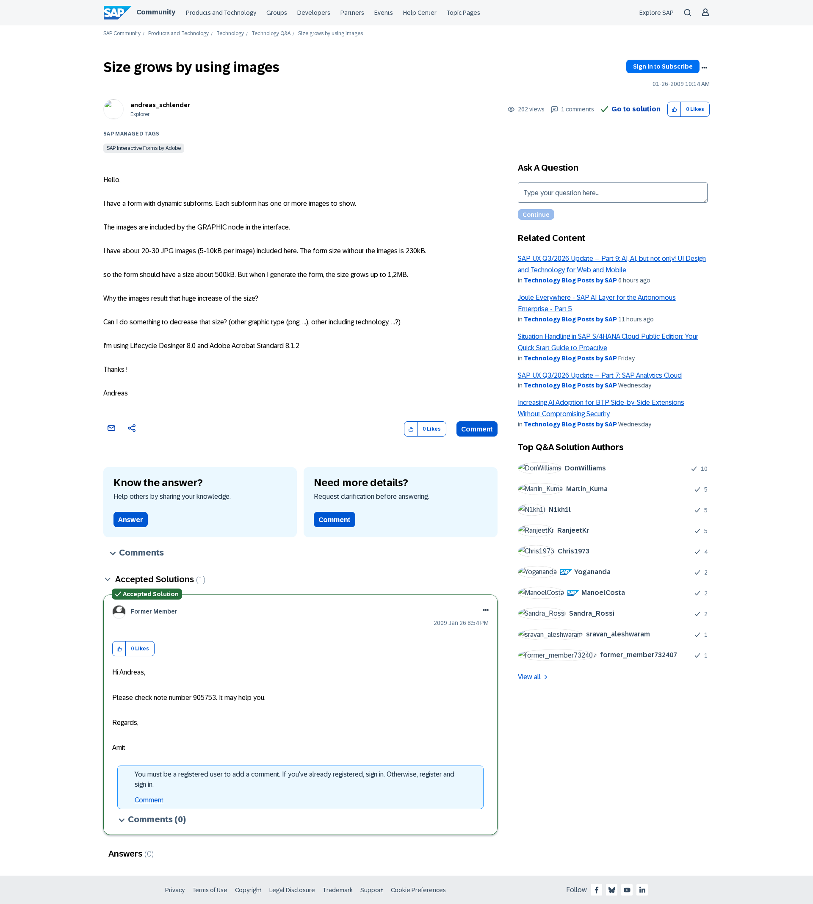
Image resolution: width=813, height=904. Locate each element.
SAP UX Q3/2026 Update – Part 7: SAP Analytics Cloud (600, 375)
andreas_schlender (160, 105)
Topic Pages (463, 12)
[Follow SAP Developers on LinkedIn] (642, 890)
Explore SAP (656, 12)
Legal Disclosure (292, 890)
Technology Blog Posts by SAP (570, 280)
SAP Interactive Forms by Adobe (144, 148)
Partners (352, 12)
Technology (230, 33)
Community (155, 12)
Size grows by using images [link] (330, 33)
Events (383, 12)
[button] (674, 109)
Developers (313, 12)
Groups (276, 12)
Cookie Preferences (418, 890)
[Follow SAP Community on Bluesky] (611, 890)
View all (529, 676)
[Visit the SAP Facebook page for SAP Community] (596, 890)
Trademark (338, 890)
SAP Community (122, 33)
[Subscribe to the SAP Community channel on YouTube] (627, 890)
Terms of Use (209, 890)
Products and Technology (221, 12)
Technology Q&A (271, 33)
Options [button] (704, 67)
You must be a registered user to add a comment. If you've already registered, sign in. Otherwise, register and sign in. (294, 779)
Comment (477, 429)
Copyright (248, 890)
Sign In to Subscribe (663, 66)
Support (371, 890)
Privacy (175, 890)
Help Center (420, 12)
